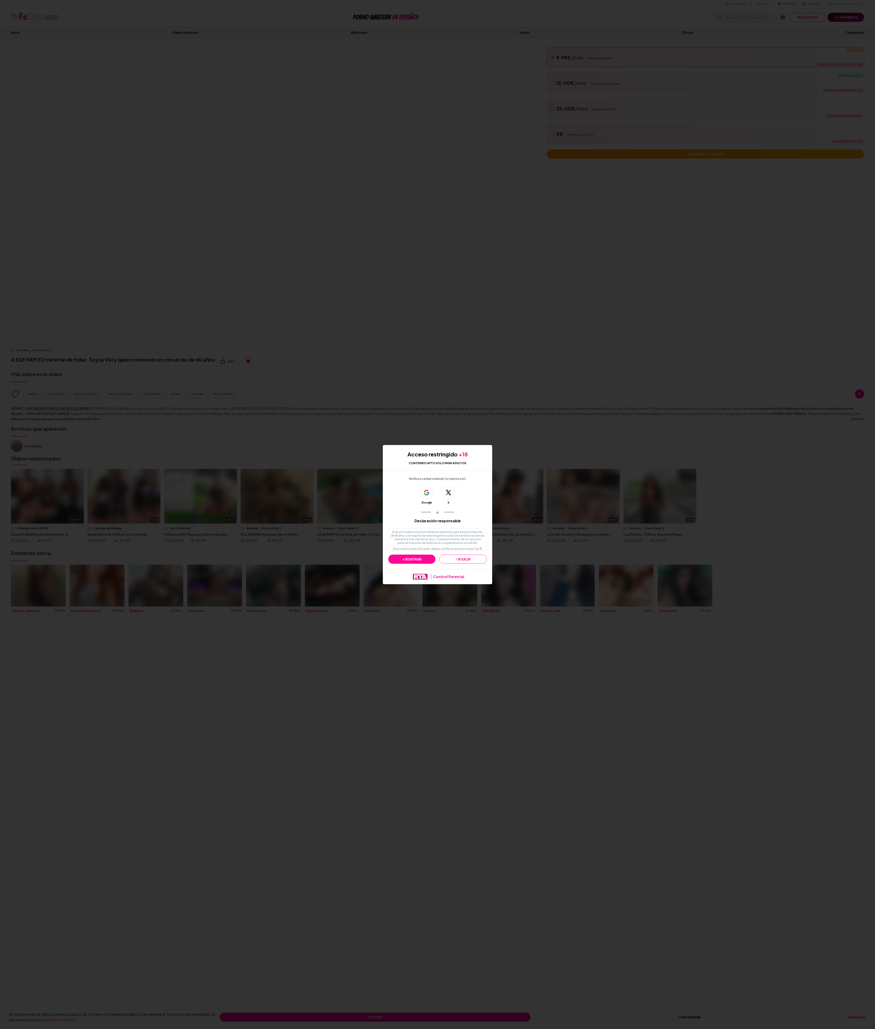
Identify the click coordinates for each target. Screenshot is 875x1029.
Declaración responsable (437, 520)
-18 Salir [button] (463, 559)
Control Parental (448, 576)
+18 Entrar (412, 559)
